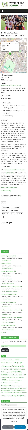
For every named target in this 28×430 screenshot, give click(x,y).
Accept (20, 427)
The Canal (13, 390)
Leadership (4, 383)
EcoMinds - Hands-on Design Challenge (11, 317)
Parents (21, 388)
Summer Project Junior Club (8, 256)
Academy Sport (6, 299)
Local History (10, 383)
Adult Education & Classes (7, 360)
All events (3, 332)
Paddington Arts (6, 314)
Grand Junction (10, 377)
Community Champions (7, 369)
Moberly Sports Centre (8, 330)
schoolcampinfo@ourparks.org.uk (15, 170)
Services (8, 390)
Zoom (24, 396)
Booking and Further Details (9, 187)
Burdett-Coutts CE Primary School (11, 85)
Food (20, 374)
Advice (17, 360)
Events (4, 374)
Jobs (20, 380)
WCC (2, 393)
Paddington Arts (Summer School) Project (12, 310)
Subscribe (5, 350)
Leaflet (17, 72)
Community (18, 366)
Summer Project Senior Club (8, 271)
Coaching (9, 366)
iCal (20, 196)
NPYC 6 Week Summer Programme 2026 (11, 286)
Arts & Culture (22, 360)
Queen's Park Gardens (8, 283)
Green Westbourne (20, 377)
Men (12, 386)
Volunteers (23, 390)
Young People (16, 395)
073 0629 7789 (10, 173)
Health (3, 380)
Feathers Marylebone (7, 268)
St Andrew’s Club (6, 260)
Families (15, 375)
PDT (25, 388)
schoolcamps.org (6, 190)
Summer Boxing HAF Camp (8, 325)
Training (18, 390)
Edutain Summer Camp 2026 (8, 294)
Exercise (10, 375)
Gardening (3, 377)
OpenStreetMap (23, 72)
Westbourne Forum (11, 392)
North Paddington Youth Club (10, 291)
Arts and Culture (6, 363)
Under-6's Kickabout (6, 279)
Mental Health (16, 386)
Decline (8, 427)
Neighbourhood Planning (7, 388)
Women (8, 396)
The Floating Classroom (8, 322)
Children (4, 366)
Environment (16, 371)
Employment (7, 372)
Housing (17, 380)
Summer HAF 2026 (6, 263)
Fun (24, 374)
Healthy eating (10, 380)
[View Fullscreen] (25, 40)
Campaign (18, 362)
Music (21, 385)
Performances (4, 390)
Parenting (17, 388)
